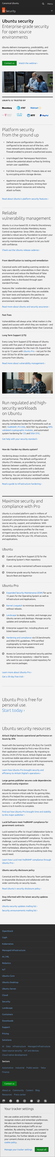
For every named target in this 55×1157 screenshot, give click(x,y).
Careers (29, 1090)
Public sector (32, 1067)
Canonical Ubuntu (10, 3)
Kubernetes (7, 944)
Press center (20, 1094)
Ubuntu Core (8, 976)
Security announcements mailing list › (20, 910)
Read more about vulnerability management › (23, 363)
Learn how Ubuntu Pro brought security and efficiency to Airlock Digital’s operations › (23, 771)
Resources (7, 1094)
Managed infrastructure (13, 950)
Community (18, 1090)
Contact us (9, 63)
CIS (24, 433)
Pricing (5, 1033)
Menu (50, 4)
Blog (37, 1090)
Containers (7, 1014)
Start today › (13, 710)
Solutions (6, 1040)
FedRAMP (12, 427)
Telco (43, 1067)
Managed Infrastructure (39, 1046)
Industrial (19, 1067)
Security (6, 1001)
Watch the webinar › (28, 63)
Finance (5, 1072)
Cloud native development (14, 1055)
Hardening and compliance (19, 637)
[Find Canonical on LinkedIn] (18, 1101)
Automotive (7, 1067)
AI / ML (5, 956)
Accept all (41, 1149)
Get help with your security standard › (20, 439)
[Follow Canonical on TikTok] (39, 1101)
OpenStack (7, 931)
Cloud (5, 995)
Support (6, 1027)
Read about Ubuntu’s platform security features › (25, 199)
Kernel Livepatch (14, 605)
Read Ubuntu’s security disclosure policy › (21, 888)
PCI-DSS (21, 427)
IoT (3, 969)
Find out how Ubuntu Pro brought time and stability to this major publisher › (26, 813)
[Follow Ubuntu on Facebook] (11, 1101)
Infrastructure (19, 1046)
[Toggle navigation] (52, 10)
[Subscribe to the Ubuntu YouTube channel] (32, 1101)
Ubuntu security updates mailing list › (19, 906)
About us (6, 1090)
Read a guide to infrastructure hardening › (22, 484)
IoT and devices (31, 1050)
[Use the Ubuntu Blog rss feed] (46, 1101)
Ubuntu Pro (28, 351)
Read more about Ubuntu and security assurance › (25, 306)
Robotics (6, 963)
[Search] (43, 3)
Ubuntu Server (9, 988)
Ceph (4, 937)
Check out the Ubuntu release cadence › (21, 250)
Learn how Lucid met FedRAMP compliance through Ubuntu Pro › (26, 861)
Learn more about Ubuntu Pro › (17, 672)
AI (3, 1046)
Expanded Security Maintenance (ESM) (24, 593)
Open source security (12, 1050)
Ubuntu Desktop (10, 982)
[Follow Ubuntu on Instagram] (25, 1101)
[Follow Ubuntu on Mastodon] (4, 1101)
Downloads (7, 1021)
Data (8, 1046)
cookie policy (10, 1142)
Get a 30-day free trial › (13, 676)
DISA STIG (35, 433)
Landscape (11, 615)
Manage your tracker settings (18, 1149)
